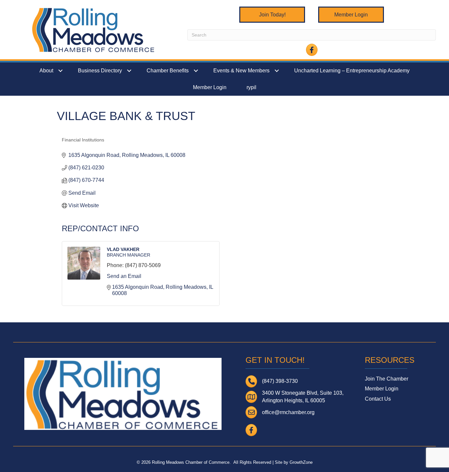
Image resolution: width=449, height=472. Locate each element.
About (46, 70)
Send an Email (124, 276)
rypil (251, 87)
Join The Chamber (386, 379)
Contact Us (378, 399)
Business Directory (100, 70)
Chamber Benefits (168, 70)
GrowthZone (301, 462)
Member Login (209, 87)
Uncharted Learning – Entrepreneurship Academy (352, 70)
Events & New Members (241, 70)
